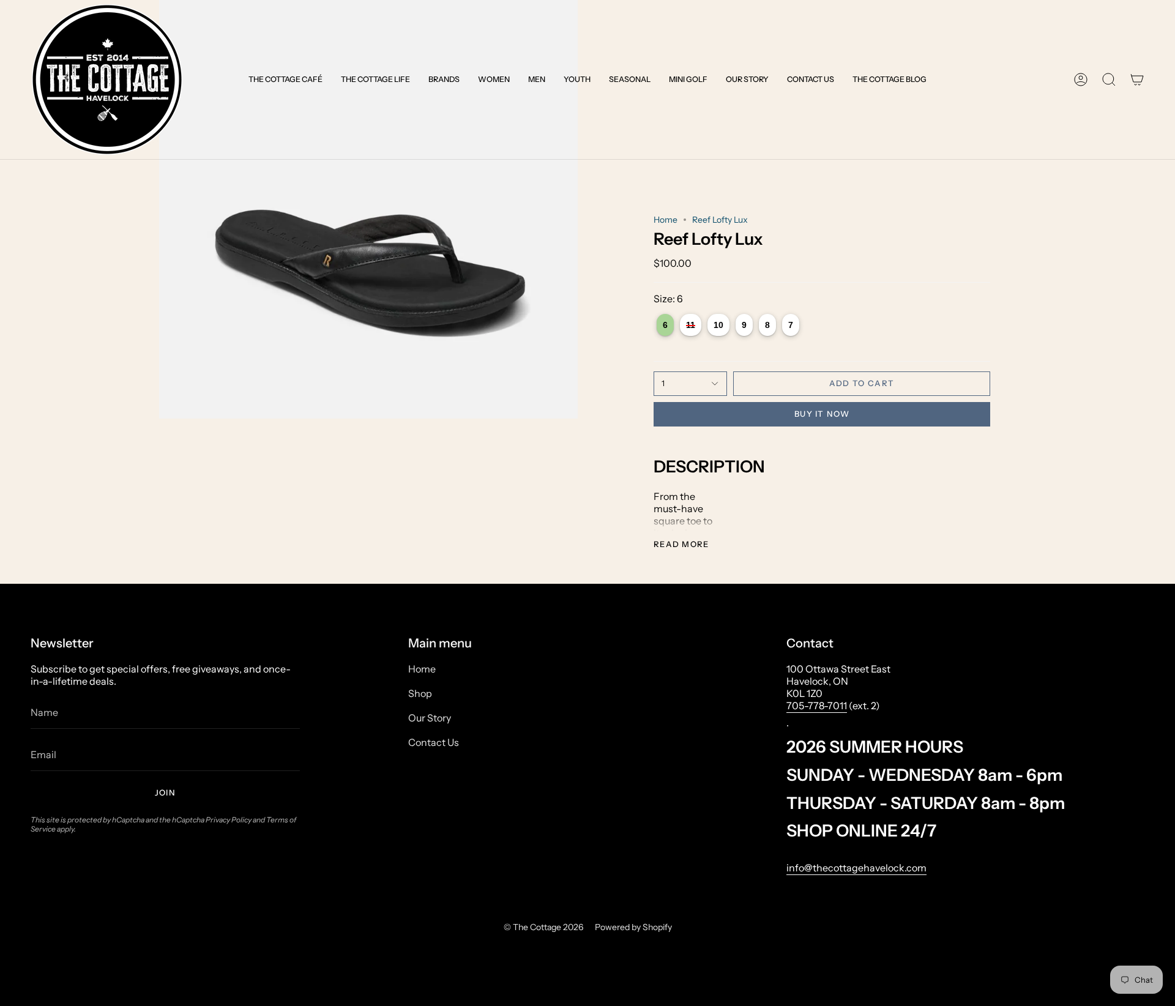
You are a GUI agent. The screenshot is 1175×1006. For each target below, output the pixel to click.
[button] (285, 79)
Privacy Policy (229, 819)
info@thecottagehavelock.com (856, 868)
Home (665, 219)
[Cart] (1137, 79)
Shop (420, 693)
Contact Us (433, 742)
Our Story (429, 718)
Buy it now (821, 414)
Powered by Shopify (633, 927)
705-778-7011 (816, 705)
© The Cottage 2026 (543, 927)
